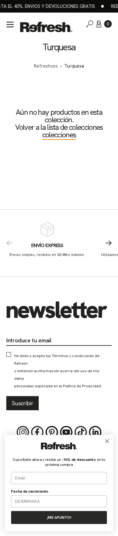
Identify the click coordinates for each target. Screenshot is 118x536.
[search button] (89, 24)
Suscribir (22, 403)
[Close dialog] (107, 441)
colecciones (59, 135)
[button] (108, 24)
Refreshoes (46, 66)
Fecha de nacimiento (29, 491)
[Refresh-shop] (46, 27)
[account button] (99, 24)
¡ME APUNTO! (59, 517)
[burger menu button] (10, 24)
